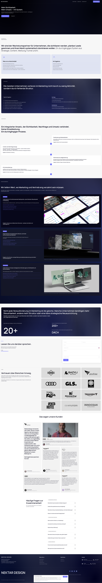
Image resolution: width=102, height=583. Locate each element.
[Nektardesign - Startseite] (27, 424)
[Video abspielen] (60, 430)
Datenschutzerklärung (37, 581)
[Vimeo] (74, 571)
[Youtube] (72, 571)
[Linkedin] (76, 571)
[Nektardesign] (6, 557)
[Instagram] (70, 571)
